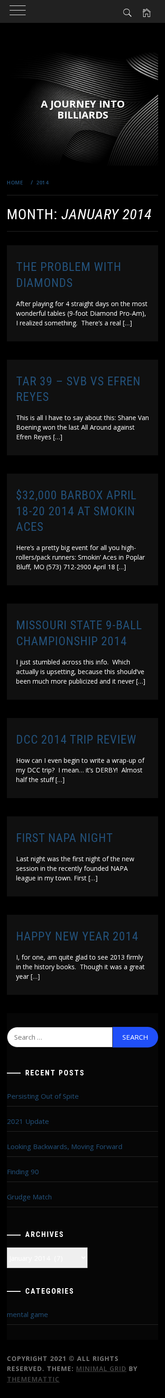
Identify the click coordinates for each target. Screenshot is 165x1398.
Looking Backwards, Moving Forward (64, 1146)
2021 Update (28, 1121)
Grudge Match (29, 1196)
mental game (27, 1314)
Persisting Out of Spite (43, 1096)
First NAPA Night (64, 838)
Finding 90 (23, 1171)
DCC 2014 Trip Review (76, 739)
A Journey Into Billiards (83, 109)
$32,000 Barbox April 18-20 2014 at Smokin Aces (76, 511)
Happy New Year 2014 (77, 936)
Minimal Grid (101, 1368)
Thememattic (33, 1379)
